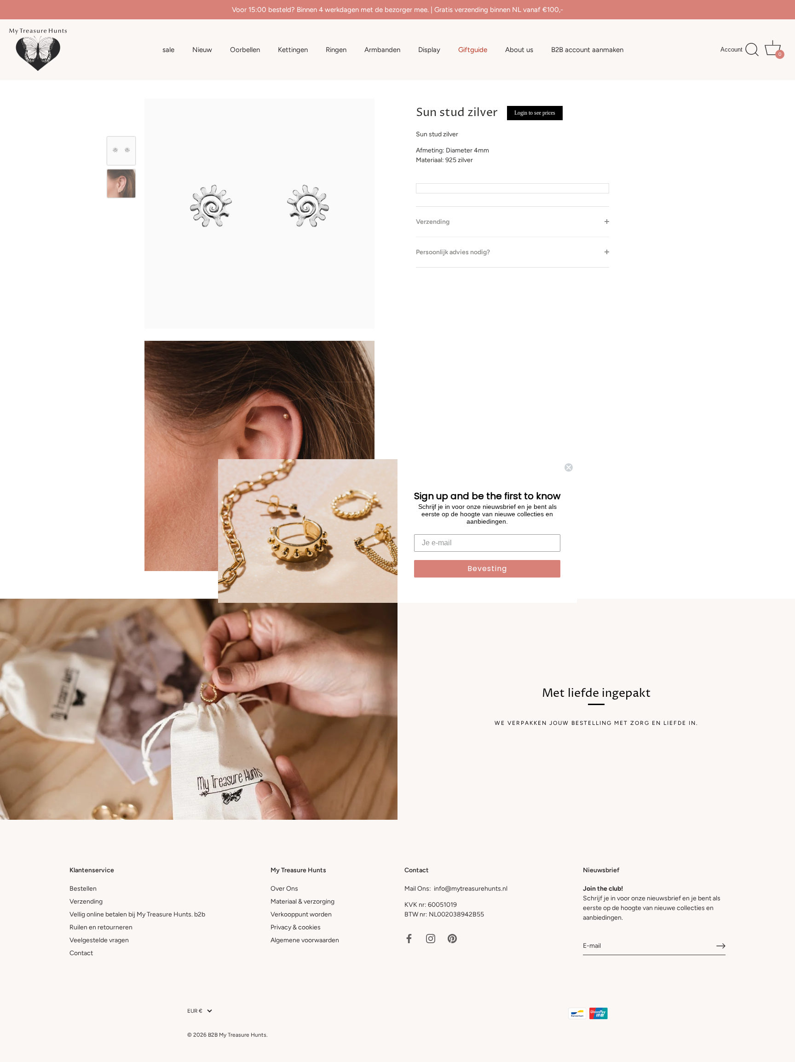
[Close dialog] (568, 467)
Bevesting (487, 568)
